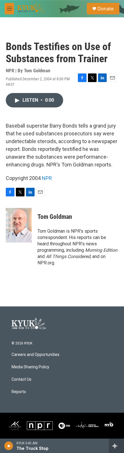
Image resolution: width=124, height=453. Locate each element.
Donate (105, 8)
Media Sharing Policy (30, 367)
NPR (47, 178)
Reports (19, 392)
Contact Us (21, 379)
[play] (8, 446)
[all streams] (116, 446)
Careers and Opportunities (35, 354)
